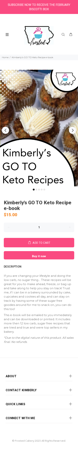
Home (5, 57)
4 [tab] (42, 190)
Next (72, 130)
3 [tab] (39, 190)
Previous (5, 130)
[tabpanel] (39, 128)
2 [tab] (36, 190)
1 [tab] (34, 190)
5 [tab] (44, 190)
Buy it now (39, 256)
